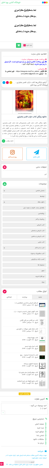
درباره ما (41, 443)
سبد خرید (40, 428)
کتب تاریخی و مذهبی (37, 236)
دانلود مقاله (41, 202)
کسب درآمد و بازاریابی (37, 259)
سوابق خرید (39, 431)
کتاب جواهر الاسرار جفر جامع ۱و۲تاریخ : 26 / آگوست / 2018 (28, 373)
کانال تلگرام (36, 157)
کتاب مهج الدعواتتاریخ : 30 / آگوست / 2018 (30, 339)
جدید (40, 297)
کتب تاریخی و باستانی (37, 231)
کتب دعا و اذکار (39, 248)
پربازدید (24, 297)
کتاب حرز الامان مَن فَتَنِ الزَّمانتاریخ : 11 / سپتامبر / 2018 (29, 321)
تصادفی (9, 297)
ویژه (43, 282)
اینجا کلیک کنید (28, 64)
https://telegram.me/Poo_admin (27, 71)
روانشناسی (41, 213)
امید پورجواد (42, 405)
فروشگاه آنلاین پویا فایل (10, 2)
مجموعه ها (41, 265)
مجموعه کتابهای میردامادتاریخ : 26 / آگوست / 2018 (30, 365)
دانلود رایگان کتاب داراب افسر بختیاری (32, 116)
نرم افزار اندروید (39, 276)
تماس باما (40, 435)
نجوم (43, 271)
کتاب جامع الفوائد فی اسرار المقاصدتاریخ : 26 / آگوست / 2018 (27, 382)
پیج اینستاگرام (12, 157)
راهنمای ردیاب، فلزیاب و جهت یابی (33, 208)
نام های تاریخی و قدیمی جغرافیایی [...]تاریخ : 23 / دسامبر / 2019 (26, 304)
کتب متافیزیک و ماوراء (37, 253)
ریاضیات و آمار (40, 219)
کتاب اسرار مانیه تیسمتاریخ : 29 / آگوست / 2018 (30, 347)
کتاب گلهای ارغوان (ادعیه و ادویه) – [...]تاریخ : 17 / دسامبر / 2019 (26, 313)
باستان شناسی (40, 191)
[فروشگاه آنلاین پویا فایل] (24, 23)
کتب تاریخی (40, 225)
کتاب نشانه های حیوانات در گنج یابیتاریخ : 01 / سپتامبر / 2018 (27, 330)
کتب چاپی (41, 242)
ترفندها (42, 196)
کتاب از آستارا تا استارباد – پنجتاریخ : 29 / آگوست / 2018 (29, 356)
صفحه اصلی (39, 424)
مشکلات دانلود (38, 439)
